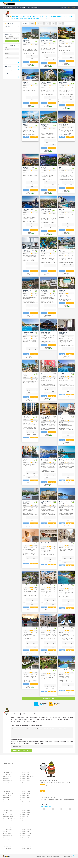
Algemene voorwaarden (40, 856)
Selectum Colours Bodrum (46, 40)
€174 (32, 184)
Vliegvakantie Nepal (25, 816)
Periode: (6, 51)
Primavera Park (62, 290)
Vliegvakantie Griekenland (26, 791)
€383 (32, 186)
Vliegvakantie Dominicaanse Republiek (10, 784)
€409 (53, 688)
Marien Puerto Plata (45, 332)
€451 (47, 688)
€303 (65, 562)
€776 (68, 391)
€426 (50, 520)
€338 (47, 142)
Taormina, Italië (25, 125)
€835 (47, 186)
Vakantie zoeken (8, 34)
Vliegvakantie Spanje (25, 831)
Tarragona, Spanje (62, 251)
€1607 (49, 227)
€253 (53, 391)
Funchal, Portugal (26, 210)
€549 (53, 59)
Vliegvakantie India (6, 797)
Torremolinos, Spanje (26, 42)
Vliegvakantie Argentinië (26, 767)
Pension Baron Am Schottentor (63, 333)
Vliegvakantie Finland (7, 789)
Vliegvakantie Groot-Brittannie (8, 793)
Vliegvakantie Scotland (26, 825)
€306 (29, 560)
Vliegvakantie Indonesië (26, 797)
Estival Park (25, 82)
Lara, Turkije (61, 374)
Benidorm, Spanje (62, 291)
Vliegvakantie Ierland (7, 795)
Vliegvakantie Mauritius (7, 814)
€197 (35, 307)
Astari (60, 250)
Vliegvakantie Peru (25, 820)
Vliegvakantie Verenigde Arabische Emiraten (29, 844)
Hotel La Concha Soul (27, 669)
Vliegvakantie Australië (26, 770)
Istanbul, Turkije (26, 417)
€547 (68, 605)
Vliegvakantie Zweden (7, 848)
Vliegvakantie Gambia (7, 791)
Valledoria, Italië (26, 291)
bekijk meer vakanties (48, 698)
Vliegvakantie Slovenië (7, 831)
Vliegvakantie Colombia (26, 778)
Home (59, 7)
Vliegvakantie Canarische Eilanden (28, 776)
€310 (47, 307)
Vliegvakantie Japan (6, 801)
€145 (29, 265)
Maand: (6, 47)
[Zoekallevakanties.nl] (9, 3)
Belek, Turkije (25, 585)
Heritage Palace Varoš (46, 584)
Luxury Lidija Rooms (63, 627)
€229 (32, 602)
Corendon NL (30, 64)
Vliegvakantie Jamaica (25, 799)
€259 (68, 603)
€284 (68, 435)
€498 (35, 647)
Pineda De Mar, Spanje (45, 418)
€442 (35, 267)
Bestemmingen (70, 3)
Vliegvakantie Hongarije (26, 793)
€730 (68, 436)
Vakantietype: (8, 28)
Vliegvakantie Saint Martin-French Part (10, 825)
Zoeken (10, 41)
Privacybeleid (49, 856)
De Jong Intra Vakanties (30, 139)
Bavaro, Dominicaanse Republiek (47, 211)
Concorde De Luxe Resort (64, 373)
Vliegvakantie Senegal (7, 827)
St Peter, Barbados (62, 670)
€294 (32, 520)
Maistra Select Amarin (64, 459)
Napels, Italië (61, 168)
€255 (32, 58)
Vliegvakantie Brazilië (7, 774)
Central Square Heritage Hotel (64, 417)
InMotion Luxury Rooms (64, 542)
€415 (65, 267)
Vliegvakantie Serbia (25, 827)
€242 (71, 560)
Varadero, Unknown (62, 125)
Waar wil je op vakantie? (9, 36)
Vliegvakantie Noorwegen (26, 818)
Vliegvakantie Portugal (26, 822)
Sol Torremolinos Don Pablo (27, 41)
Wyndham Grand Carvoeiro (44, 670)
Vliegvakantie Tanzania (26, 835)
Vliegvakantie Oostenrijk (7, 820)
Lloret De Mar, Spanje (63, 41)
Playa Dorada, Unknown (45, 333)
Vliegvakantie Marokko (26, 812)
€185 (47, 477)
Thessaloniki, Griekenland (45, 544)
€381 (68, 477)
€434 (53, 647)
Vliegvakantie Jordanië (26, 801)
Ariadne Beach (44, 290)
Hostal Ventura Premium (28, 167)
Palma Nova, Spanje (44, 460)
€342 (71, 184)
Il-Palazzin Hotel (26, 459)
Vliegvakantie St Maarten (26, 833)
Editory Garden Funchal (28, 209)
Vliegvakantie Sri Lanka (7, 833)
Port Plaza (25, 542)
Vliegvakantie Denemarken (26, 782)
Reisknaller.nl (48, 65)
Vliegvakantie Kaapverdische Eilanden (28, 803)
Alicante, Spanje (25, 168)
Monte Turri (43, 167)
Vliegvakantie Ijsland (25, 795)
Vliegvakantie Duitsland (26, 784)
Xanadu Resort (26, 584)
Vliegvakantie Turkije (7, 841)
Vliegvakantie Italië (6, 799)
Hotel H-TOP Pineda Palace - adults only (45, 417)
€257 (47, 602)
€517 (53, 478)
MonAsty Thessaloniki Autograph (46, 543)
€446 (53, 309)
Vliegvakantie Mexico (25, 814)
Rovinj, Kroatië (61, 460)
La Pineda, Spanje (26, 83)
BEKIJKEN (34, 136)
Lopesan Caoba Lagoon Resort (46, 210)
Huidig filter (7, 26)
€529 (32, 226)
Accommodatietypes (9, 69)
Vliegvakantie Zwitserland (26, 848)
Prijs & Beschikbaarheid (10, 45)
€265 (71, 99)
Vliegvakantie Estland (25, 786)
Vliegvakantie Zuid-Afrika (26, 846)
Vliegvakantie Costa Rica (7, 780)
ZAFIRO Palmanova (45, 459)
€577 (65, 101)
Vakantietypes (8, 66)
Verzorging (7, 73)
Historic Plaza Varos (45, 627)
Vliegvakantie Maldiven (7, 810)
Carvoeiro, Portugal (44, 671)
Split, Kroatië (25, 375)
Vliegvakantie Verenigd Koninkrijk (9, 844)
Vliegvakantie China (6, 778)
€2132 (28, 434)
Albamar (61, 40)
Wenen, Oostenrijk (62, 334)
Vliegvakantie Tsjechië (25, 837)
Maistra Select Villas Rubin (63, 502)
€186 (68, 226)
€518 (71, 647)
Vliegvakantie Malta (6, 812)
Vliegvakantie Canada (7, 776)
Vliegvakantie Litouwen (26, 808)
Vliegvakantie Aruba (7, 770)
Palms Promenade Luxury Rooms (28, 374)
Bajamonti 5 (25, 627)
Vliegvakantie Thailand (7, 837)
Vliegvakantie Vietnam (7, 846)
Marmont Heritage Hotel (46, 373)
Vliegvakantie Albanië (7, 765)
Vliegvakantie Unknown (26, 841)
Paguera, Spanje (25, 670)
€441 (32, 604)
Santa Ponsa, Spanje (26, 251)
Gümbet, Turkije (44, 41)
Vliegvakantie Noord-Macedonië (9, 818)
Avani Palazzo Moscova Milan (46, 502)
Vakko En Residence (27, 416)
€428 (53, 604)
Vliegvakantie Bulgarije (26, 774)
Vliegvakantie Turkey (25, 839)
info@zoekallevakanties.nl (46, 806)
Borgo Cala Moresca (63, 82)
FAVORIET (26, 136)
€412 (71, 267)
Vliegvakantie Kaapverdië (7, 803)
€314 (35, 560)
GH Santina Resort (27, 290)
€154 (35, 475)
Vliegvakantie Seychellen (7, 829)
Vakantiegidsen (47, 3)
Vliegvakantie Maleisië (26, 810)
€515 (29, 350)
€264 (47, 57)
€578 (68, 520)
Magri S (60, 167)
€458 (29, 309)
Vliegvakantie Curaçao (26, 780)
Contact (55, 856)
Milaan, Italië (43, 503)
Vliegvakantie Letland (7, 808)
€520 (50, 267)
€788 (53, 144)
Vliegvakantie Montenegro (8, 816)
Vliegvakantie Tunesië (7, 839)
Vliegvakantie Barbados (7, 772)
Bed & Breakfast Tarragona (26, 502)
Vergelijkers (55, 3)
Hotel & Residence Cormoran (45, 125)
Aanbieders (62, 3)
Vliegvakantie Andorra (7, 767)
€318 (53, 184)
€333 (65, 184)
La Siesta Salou (44, 250)
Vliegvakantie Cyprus (7, 782)
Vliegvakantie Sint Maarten (26, 829)
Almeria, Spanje (43, 83)
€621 (29, 477)
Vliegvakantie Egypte (7, 786)
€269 (29, 392)
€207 (65, 350)
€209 (71, 350)
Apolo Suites (61, 209)
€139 (65, 55)
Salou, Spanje (61, 210)
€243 (65, 645)
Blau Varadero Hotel (63, 124)
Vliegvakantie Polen (6, 822)
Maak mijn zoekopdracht (21, 750)
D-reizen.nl (30, 105)
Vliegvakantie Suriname (7, 835)
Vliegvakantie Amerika (26, 765)
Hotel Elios (25, 124)
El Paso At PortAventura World (28, 333)
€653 (47, 392)
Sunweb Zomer (48, 434)
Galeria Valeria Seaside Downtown (64, 585)
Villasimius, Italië (44, 126)
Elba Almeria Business (46, 82)
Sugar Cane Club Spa (63, 669)
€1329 (68, 687)
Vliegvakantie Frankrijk (26, 789)
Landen (6, 62)
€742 (50, 561)
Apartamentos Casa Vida (28, 250)
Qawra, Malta (25, 460)
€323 (32, 99)
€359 (50, 99)
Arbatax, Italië (61, 83)
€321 (71, 57)
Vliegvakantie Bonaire (25, 772)
